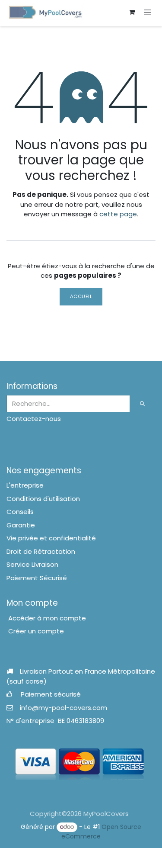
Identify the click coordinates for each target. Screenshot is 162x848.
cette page (118, 213)
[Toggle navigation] (148, 12)
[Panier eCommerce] (132, 12)
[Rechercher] (143, 404)
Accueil (81, 296)
